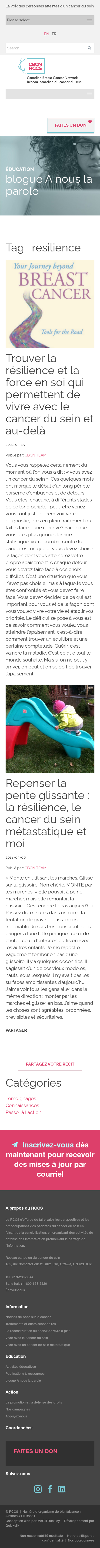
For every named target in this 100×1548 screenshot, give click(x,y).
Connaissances (22, 1105)
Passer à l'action (23, 1112)
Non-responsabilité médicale (41, 1536)
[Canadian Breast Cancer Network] (50, 70)
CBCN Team (36, 455)
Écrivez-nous (15, 1290)
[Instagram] (38, 1489)
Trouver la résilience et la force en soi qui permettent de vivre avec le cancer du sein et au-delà (49, 394)
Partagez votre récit (50, 1064)
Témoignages (21, 1098)
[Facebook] (50, 1489)
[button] (89, 48)
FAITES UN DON (71, 125)
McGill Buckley (48, 1521)
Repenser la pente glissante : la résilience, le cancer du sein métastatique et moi (47, 813)
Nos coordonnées (81, 1540)
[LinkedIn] (62, 1489)
